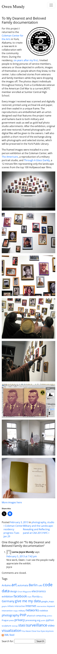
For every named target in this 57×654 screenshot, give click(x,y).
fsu (41, 597)
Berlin (33, 585)
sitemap (15, 626)
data (6, 590)
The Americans (10, 156)
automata (22, 585)
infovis (10, 606)
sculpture (6, 625)
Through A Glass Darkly (37, 160)
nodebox (43, 610)
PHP (23, 615)
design (13, 591)
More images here (12, 502)
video (51, 625)
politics (49, 616)
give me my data (28, 601)
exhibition (7, 596)
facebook (20, 596)
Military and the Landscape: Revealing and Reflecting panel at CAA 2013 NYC (38, 529)
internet (30, 606)
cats (40, 585)
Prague (5, 620)
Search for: (8, 641)
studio (50, 522)
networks (32, 610)
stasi (21, 625)
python (50, 620)
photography (39, 522)
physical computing (36, 615)
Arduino (6, 585)
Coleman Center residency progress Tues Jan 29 (13, 531)
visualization (11, 630)
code (47, 585)
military (21, 610)
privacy (19, 620)
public (43, 620)
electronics (39, 591)
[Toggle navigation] (51, 5)
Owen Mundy (13, 6)
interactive (19, 606)
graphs (4, 606)
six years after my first (26, 60)
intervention (41, 606)
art (14, 584)
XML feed (9, 635)
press (11, 620)
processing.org (32, 620)
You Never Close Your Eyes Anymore (37, 631)
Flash (29, 597)
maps (15, 610)
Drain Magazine (24, 591)
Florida (36, 596)
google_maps (47, 601)
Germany (8, 601)
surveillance (36, 625)
